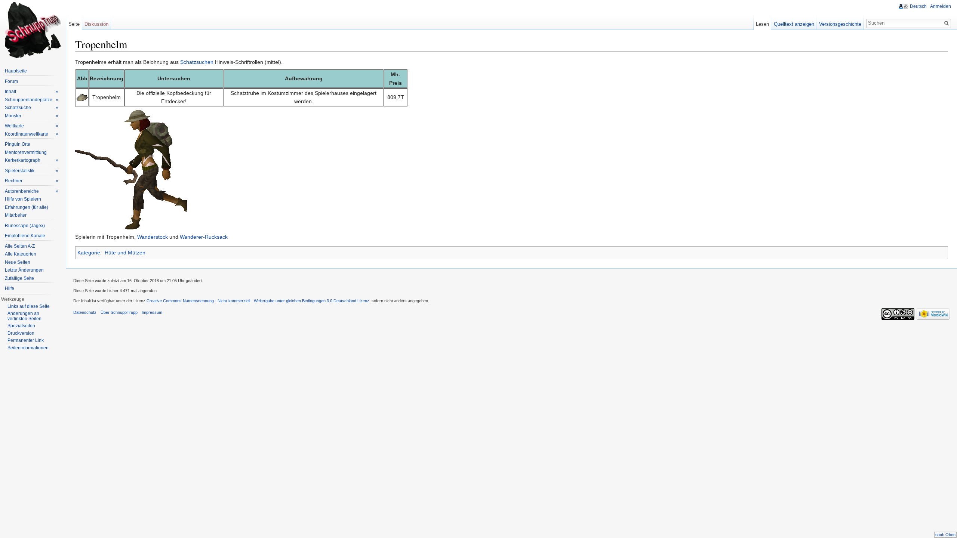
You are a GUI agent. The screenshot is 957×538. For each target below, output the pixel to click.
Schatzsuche (31, 107)
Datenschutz (84, 312)
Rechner (31, 180)
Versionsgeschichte (840, 24)
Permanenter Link (25, 340)
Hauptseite (16, 71)
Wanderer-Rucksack (204, 237)
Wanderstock (152, 237)
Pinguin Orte (17, 144)
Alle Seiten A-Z (20, 246)
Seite (74, 24)
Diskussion (96, 24)
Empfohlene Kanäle (25, 235)
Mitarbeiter (16, 215)
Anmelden (940, 6)
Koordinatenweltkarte (31, 134)
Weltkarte (31, 126)
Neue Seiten (17, 262)
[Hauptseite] (33, 30)
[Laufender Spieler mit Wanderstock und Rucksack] (131, 170)
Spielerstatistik (31, 170)
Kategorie (88, 253)
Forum (11, 81)
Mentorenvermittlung (26, 152)
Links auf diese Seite (28, 306)
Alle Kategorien (20, 254)
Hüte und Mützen (125, 253)
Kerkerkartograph (31, 160)
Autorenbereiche (31, 191)
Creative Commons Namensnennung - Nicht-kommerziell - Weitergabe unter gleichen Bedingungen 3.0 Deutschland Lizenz (258, 301)
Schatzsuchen (196, 62)
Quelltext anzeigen (794, 24)
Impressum (152, 312)
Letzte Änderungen (24, 270)
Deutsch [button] (918, 6)
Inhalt (31, 91)
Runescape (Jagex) (25, 225)
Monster (31, 115)
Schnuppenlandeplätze (31, 99)
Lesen (762, 24)
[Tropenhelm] (82, 97)
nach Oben (945, 534)
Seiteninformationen (28, 347)
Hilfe (9, 288)
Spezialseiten (21, 325)
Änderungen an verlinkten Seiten (24, 316)
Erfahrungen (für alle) (26, 207)
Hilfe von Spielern (23, 199)
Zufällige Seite (19, 278)
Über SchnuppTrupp (119, 312)
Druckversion (20, 333)
